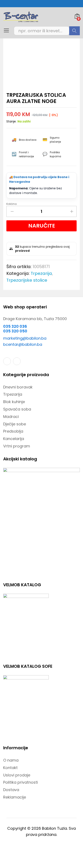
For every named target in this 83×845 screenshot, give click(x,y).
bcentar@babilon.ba (22, 344)
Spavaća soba (17, 409)
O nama (11, 760)
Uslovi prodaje (16, 775)
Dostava (11, 789)
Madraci (11, 416)
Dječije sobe (14, 424)
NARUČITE (41, 225)
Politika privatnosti (20, 782)
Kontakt (10, 767)
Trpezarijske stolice (26, 280)
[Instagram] (17, 361)
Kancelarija (13, 438)
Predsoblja (13, 431)
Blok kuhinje (14, 401)
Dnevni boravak (18, 387)
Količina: (11, 204)
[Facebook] (7, 361)
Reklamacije (14, 797)
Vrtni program (16, 446)
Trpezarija (41, 273)
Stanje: (11, 121)
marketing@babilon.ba (24, 338)
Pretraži (74, 30)
